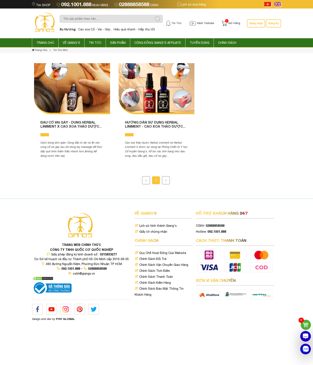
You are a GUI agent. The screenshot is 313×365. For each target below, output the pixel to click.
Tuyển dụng (199, 42)
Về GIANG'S (71, 42)
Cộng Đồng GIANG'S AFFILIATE (157, 42)
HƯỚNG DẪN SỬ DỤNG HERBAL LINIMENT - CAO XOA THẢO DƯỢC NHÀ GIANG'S (154, 126)
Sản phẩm (118, 42)
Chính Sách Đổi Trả (152, 259)
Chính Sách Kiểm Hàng (154, 282)
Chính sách (227, 42)
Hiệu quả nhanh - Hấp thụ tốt (134, 29)
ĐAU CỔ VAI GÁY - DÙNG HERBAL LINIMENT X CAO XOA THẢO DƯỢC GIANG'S (69, 126)
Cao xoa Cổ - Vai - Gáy (94, 29)
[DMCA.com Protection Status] (42, 278)
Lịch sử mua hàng (193, 4)
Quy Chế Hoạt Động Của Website (162, 253)
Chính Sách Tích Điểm (154, 270)
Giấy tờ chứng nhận (152, 231)
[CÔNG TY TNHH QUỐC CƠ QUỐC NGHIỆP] (46, 23)
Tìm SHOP (43, 5)
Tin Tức (95, 42)
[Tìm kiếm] (157, 19)
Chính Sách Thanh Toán (155, 276)
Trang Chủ (45, 42)
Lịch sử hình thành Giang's (157, 225)
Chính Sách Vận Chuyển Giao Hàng (163, 265)
